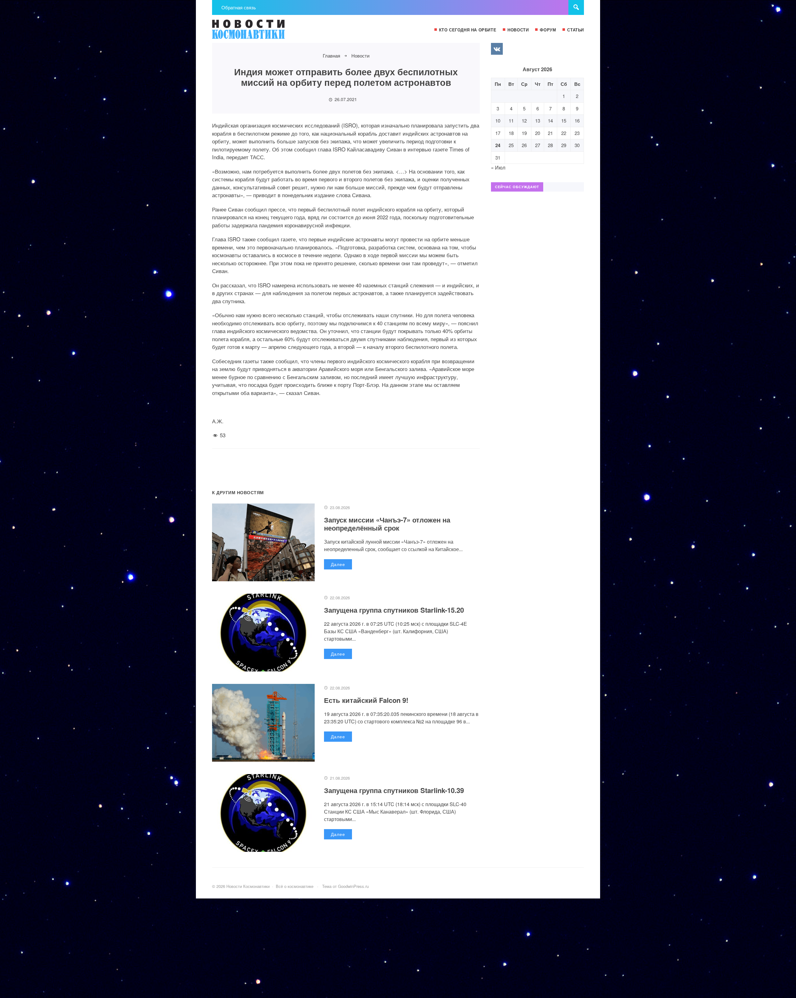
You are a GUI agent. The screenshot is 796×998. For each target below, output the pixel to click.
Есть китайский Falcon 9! (366, 700)
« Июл (498, 167)
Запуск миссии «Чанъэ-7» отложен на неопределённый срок (387, 524)
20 (537, 133)
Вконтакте (497, 49)
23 (577, 133)
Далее (338, 564)
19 (524, 133)
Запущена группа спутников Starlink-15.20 (394, 610)
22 (563, 133)
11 (511, 120)
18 (511, 133)
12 (524, 120)
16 (577, 120)
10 (497, 120)
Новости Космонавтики (258, 32)
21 (550, 133)
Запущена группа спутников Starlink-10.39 (394, 790)
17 (497, 133)
